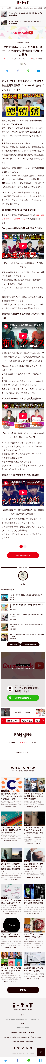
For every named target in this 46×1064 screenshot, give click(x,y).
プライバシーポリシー (36, 1037)
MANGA (14, 1032)
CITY (39, 1019)
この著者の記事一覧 (30, 644)
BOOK (27, 1019)
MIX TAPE (22, 1032)
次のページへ (22, 555)
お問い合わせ (16, 1037)
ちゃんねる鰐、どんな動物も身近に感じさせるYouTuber (25, 22)
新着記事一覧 (25, 1037)
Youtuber (8, 59)
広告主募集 (16, 1041)
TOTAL (34, 743)
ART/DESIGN (20, 1019)
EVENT (27, 1028)
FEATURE (23, 1024)
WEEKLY (12, 743)
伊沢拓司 (40, 59)
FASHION (33, 1019)
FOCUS (23, 1015)
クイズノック (26, 59)
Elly (25, 64)
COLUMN (31, 1032)
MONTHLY (23, 743)
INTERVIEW (20, 1028)
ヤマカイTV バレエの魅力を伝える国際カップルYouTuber (25, 14)
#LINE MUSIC (13, 721)
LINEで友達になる (23, 697)
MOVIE (13, 1019)
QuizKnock (17, 59)
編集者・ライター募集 (26, 1041)
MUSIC (9, 8)
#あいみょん (27, 721)
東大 (33, 59)
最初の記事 (13, 644)
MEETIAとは (7, 1037)
